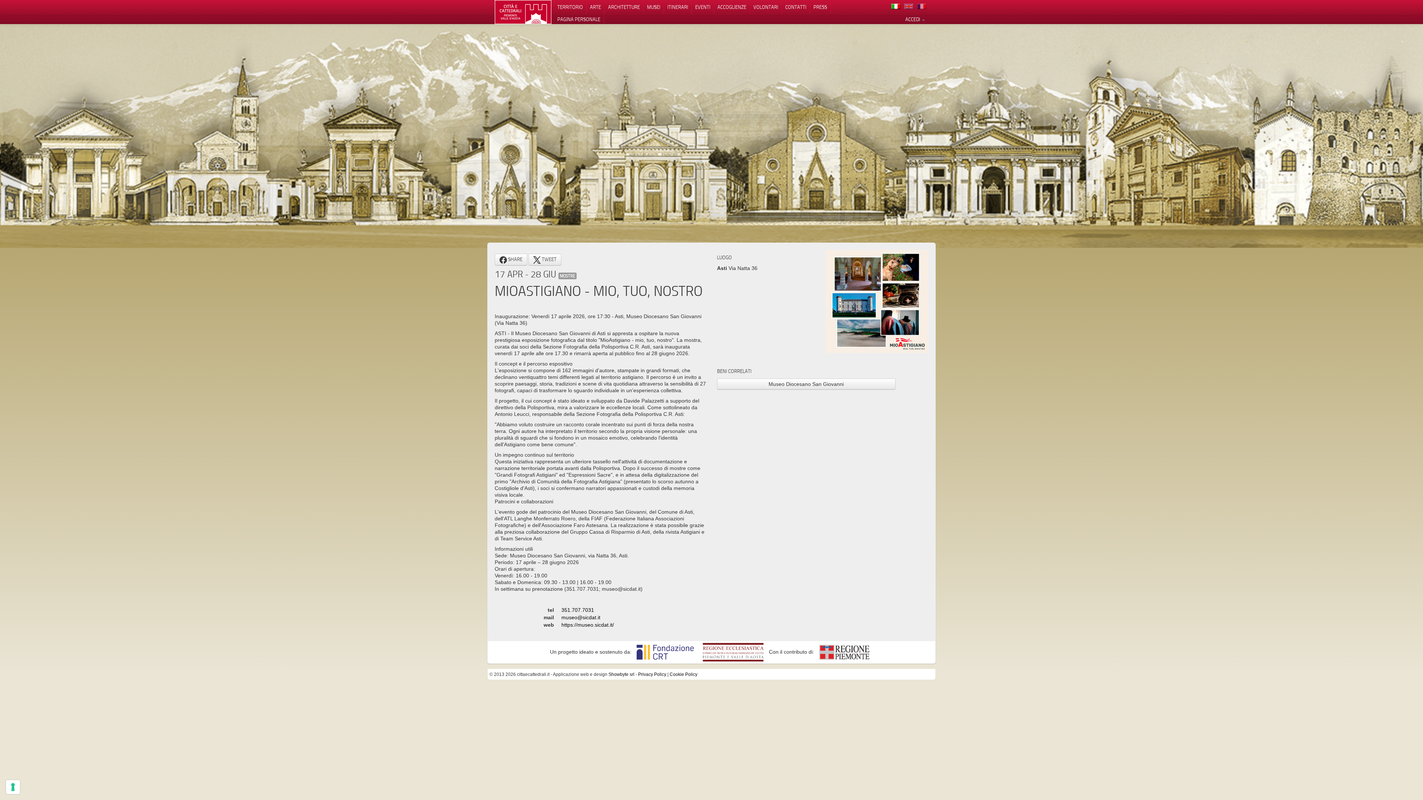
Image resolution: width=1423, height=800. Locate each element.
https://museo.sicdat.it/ (587, 625)
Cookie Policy (683, 674)
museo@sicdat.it (580, 617)
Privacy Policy (652, 674)
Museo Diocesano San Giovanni (806, 384)
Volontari (765, 7)
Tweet (549, 259)
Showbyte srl (621, 674)
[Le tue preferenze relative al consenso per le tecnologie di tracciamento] (13, 787)
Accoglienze (731, 7)
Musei (653, 7)
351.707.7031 (577, 610)
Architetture (624, 7)
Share (515, 259)
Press (820, 7)
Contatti (795, 7)
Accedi (913, 19)
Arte (595, 7)
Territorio (570, 7)
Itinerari (677, 7)
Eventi (702, 7)
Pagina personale (578, 19)
